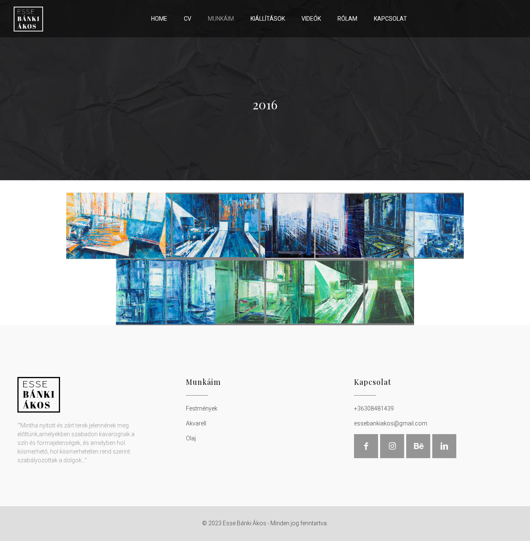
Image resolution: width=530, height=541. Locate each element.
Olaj (191, 438)
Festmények (201, 408)
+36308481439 (374, 408)
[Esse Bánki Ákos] (28, 18)
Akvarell (196, 423)
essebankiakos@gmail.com (390, 423)
